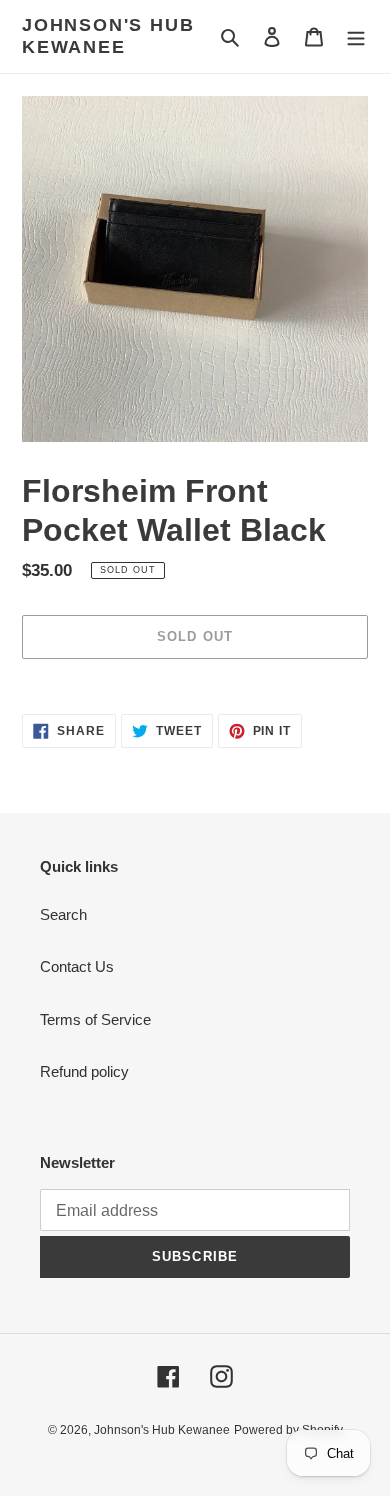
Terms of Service (95, 1019)
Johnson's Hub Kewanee (108, 36)
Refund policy (84, 1071)
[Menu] (356, 36)
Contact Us (77, 966)
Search (63, 914)
